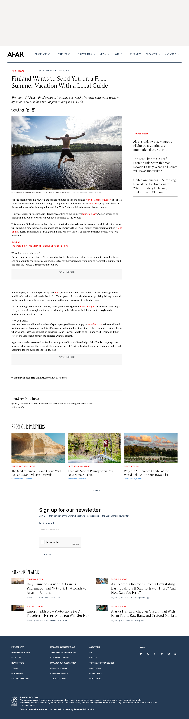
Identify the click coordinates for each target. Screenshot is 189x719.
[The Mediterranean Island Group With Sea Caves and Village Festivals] (38, 448)
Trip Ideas (64, 54)
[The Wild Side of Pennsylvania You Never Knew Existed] (94, 448)
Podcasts (151, 54)
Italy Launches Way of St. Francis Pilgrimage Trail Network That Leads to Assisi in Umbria (56, 588)
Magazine (170, 54)
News (103, 54)
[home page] (15, 54)
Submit (47, 554)
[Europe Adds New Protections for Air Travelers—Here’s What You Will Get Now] (17, 608)
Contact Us (95, 679)
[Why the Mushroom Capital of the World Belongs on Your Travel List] (151, 448)
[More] (53, 54)
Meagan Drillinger (142, 597)
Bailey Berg (55, 597)
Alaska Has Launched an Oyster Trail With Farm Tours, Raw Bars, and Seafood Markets (144, 613)
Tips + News (17, 71)
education (94, 203)
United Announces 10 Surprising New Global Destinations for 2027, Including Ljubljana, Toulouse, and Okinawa (154, 186)
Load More (94, 490)
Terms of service (58, 679)
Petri (57, 292)
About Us (93, 652)
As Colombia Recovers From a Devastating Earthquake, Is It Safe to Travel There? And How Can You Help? (143, 588)
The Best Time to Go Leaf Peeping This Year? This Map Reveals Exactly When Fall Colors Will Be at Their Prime (155, 165)
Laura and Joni (87, 306)
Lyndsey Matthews (25, 398)
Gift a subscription (59, 658)
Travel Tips (85, 54)
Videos (14, 668)
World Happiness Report (98, 199)
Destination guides (20, 652)
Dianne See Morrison (58, 620)
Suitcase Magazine (20, 679)
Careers (93, 658)
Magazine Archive (58, 668)
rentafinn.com (94, 324)
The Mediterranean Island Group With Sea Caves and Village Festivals (36, 473)
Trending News (35, 579)
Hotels (118, 54)
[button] (33, 709)
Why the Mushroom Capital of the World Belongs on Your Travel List (146, 473)
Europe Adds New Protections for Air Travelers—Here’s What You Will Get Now (58, 613)
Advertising (95, 668)
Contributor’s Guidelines (101, 663)
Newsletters (17, 663)
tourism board (89, 213)
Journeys (135, 54)
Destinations (42, 54)
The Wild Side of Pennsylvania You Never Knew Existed (90, 473)
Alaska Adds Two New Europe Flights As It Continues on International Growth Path (152, 145)
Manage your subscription (63, 663)
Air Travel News (35, 606)
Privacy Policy (96, 673)
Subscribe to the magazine (63, 652)
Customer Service (59, 673)
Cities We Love (132, 466)
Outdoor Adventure (79, 466)
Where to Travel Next (23, 466)
